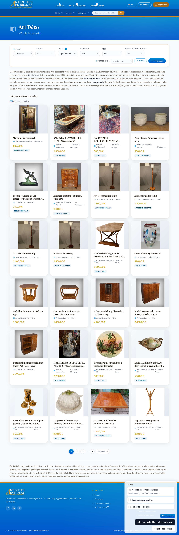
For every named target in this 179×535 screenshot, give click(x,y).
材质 (104, 49)
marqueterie (98, 82)
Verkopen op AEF (102, 507)
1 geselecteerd (65, 53)
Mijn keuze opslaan (163, 528)
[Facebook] (8, 508)
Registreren (162, 5)
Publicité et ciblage (140, 506)
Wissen (142, 61)
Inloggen (146, 5)
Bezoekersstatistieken (142, 500)
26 (92, 451)
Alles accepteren (167, 516)
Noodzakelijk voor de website (146, 489)
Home (97, 495)
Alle (38, 53)
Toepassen (158, 61)
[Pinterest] (19, 508)
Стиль (62, 49)
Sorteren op (104, 61)
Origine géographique (136, 49)
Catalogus (99, 499)
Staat (18, 49)
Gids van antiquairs (102, 503)
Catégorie (85, 49)
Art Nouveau (33, 75)
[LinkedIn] (13, 508)
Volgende (101, 451)
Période (39, 49)
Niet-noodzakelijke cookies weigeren (155, 522)
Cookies (130, 484)
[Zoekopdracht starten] (121, 13)
